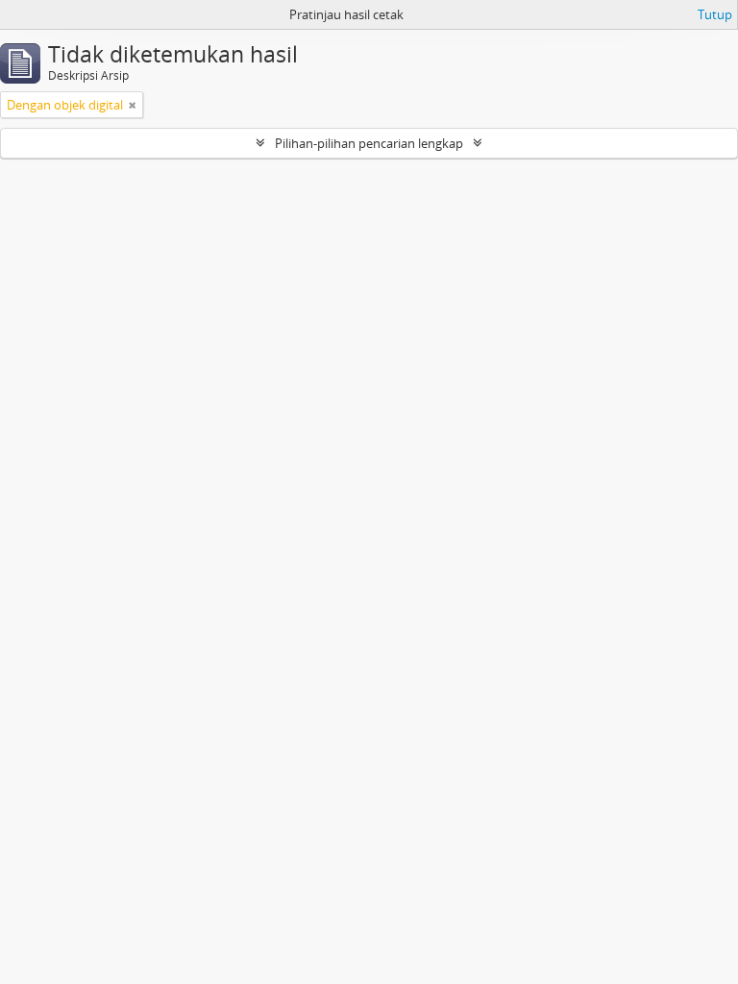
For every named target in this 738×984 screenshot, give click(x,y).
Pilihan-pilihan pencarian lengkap (369, 143)
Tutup (715, 14)
